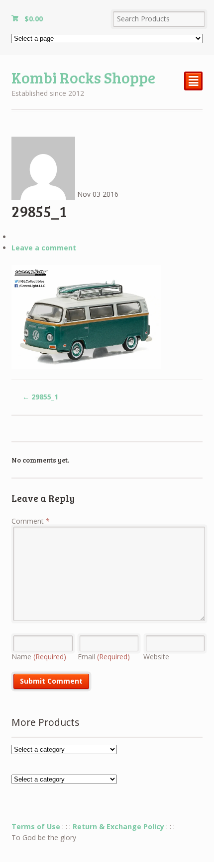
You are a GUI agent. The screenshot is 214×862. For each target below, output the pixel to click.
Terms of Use (35, 826)
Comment (30, 521)
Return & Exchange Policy (118, 826)
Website (156, 656)
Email (104, 656)
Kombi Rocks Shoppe (83, 77)
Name (38, 656)
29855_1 (40, 396)
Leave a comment (43, 247)
